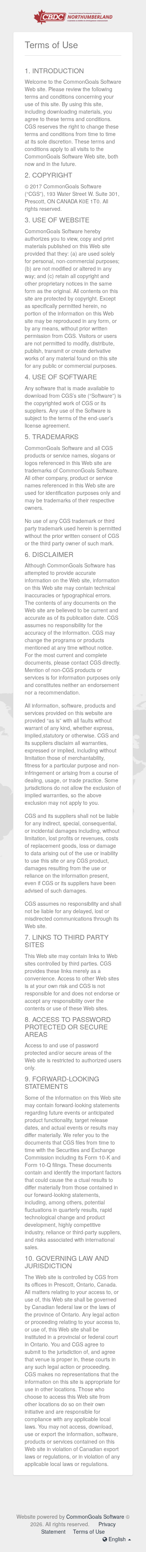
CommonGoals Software (95, 1516)
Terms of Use (89, 1531)
